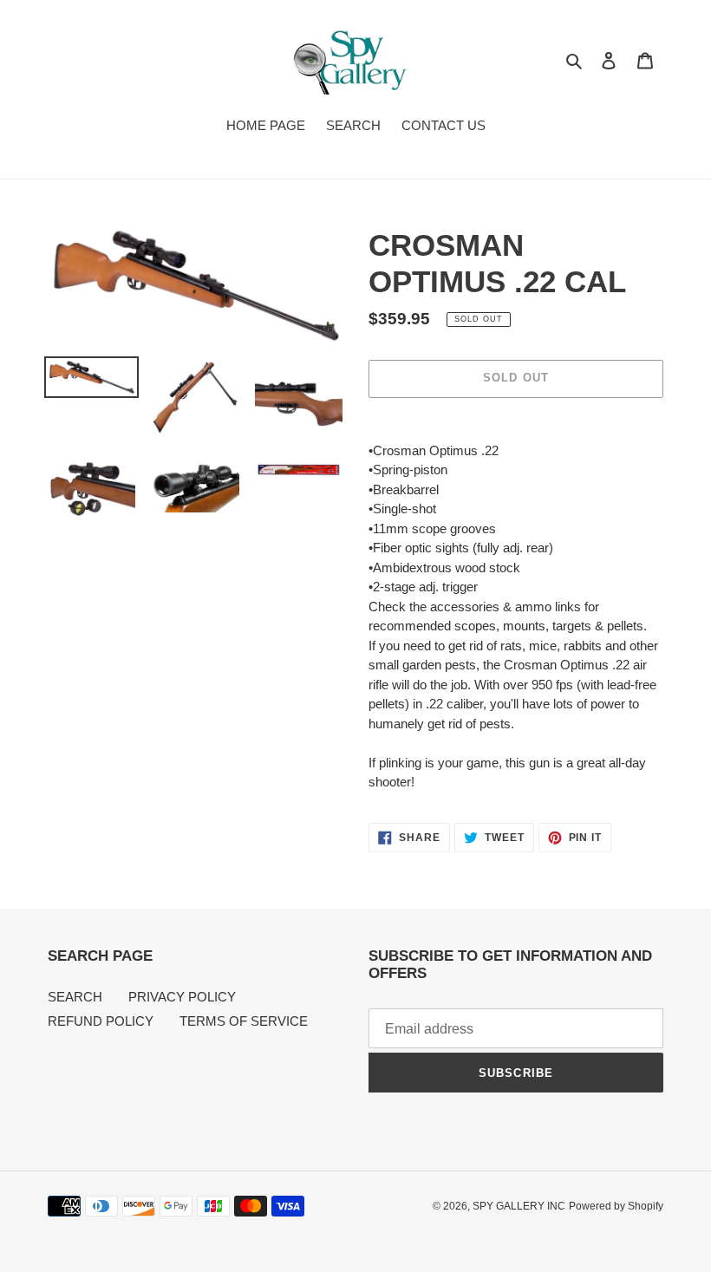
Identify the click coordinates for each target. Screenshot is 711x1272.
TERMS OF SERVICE (243, 1021)
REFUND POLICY (100, 1021)
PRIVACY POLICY (182, 996)
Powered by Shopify (616, 1206)
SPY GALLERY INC (519, 1206)
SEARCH (75, 996)
